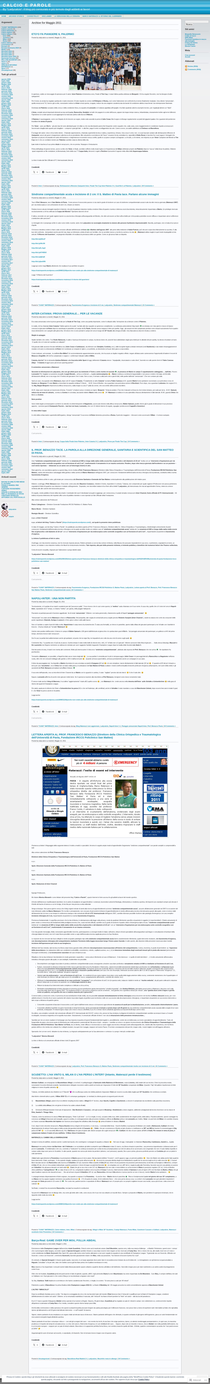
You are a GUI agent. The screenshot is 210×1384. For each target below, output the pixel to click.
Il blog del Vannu (191, 43)
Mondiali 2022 (6, 53)
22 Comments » (77, 590)
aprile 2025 (5, 107)
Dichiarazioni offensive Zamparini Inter (74, 186)
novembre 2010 (7, 404)
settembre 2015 (7, 304)
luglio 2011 (5, 390)
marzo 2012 (5, 376)
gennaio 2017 (6, 277)
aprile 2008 (5, 457)
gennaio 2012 (6, 380)
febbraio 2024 (6, 131)
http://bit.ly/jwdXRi (39, 261)
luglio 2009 (5, 431)
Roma (5, 41)
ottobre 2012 (6, 364)
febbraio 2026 (6, 89)
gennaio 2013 (6, 359)
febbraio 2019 (6, 234)
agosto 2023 (6, 141)
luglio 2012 (5, 369)
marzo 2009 (5, 438)
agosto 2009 (6, 430)
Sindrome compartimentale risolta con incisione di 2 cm (133, 1066)
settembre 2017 (7, 263)
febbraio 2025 (6, 110)
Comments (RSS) (194, 69)
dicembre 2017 (6, 258)
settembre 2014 (7, 325)
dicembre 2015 (6, 299)
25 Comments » (148, 186)
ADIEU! (4, 490)
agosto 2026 (6, 79)
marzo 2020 (5, 211)
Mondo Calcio (190, 46)
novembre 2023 (7, 136)
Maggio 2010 (6, 414)
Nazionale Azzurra (8, 58)
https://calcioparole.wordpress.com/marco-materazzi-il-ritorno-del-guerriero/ (60, 279)
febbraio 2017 (6, 275)
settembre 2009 (7, 428)
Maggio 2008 (6, 455)
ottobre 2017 (6, 261)
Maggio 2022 (6, 167)
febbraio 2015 (6, 316)
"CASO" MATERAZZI (9, 27)
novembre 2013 (7, 342)
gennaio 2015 (6, 318)
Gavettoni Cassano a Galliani (148, 1230)
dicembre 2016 (6, 278)
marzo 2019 (5, 232)
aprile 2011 (5, 395)
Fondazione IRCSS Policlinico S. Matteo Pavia (107, 587)
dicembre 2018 (6, 237)
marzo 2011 (5, 397)
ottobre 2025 (6, 96)
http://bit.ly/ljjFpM (38, 257)
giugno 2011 (6, 392)
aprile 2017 (5, 271)
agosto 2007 (6, 471)
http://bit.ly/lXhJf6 (38, 243)
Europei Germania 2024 (10, 48)
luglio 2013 (5, 349)
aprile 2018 (5, 251)
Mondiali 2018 (6, 51)
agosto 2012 (6, 368)
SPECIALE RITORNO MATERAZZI (9, 66)
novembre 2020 (7, 198)
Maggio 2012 (6, 373)
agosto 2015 (6, 306)
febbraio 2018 (6, 254)
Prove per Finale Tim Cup (117, 441)
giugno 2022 (6, 165)
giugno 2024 (6, 124)
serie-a (3, 63)
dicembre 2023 (6, 134)
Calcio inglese (6, 32)
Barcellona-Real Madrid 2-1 (77, 1359)
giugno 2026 (6, 82)
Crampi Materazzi (120, 1230)
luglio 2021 (5, 184)
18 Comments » (170, 726)
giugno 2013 (6, 351)
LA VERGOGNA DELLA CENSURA (67, 16)
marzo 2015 (5, 314)
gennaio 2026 (6, 91)
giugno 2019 (6, 227)
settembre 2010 (7, 407)
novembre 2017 (7, 259)
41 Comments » (161, 1066)
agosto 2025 (6, 100)
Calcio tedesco (7, 43)
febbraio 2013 (6, 357)
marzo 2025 (5, 108)
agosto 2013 (6, 347)
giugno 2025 (6, 103)
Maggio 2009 (6, 435)
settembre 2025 (7, 98)
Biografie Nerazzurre (192, 34)
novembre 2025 (7, 95)
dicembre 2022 (6, 155)
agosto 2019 (6, 223)
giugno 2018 (6, 247)
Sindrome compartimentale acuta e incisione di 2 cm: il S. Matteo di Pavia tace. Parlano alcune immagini (95, 194)
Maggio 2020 (6, 208)
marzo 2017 (5, 273)
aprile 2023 (5, 148)
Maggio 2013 (6, 352)
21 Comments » (148, 305)
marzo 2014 (5, 335)
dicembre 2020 (6, 196)
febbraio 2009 (6, 440)
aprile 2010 (5, 416)
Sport (3, 68)
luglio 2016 (5, 287)
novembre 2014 (7, 321)
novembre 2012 (7, 363)
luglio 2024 (5, 122)
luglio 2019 (5, 225)
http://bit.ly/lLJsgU (39, 248)
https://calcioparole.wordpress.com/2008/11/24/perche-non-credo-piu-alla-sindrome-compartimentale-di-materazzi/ (75, 270)
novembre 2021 (7, 177)
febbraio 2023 (6, 151)
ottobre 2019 (6, 220)
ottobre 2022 (6, 158)
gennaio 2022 (6, 174)
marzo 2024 (5, 129)
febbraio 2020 (6, 213)
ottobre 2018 (6, 241)
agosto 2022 (6, 162)
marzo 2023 (5, 149)
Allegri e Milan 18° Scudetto (103, 1230)
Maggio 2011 (6, 393)
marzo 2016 (5, 294)
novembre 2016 (7, 280)
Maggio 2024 (6, 125)
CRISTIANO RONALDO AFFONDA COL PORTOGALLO (13, 496)
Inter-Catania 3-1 (91, 441)
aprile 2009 (5, 436)
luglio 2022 (5, 163)
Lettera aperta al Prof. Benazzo (145, 587)
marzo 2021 (5, 191)
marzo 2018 (5, 253)
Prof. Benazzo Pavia (155, 726)
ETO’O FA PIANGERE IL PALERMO (53, 34)
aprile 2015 (5, 313)
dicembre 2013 (6, 340)
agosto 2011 (5, 388)
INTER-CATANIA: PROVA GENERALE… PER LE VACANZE (67, 313)
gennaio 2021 (6, 194)
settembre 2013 (7, 345)
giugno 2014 (6, 330)
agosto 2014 (6, 326)
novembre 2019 (7, 218)
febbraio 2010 (6, 419)
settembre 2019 (7, 222)
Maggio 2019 (6, 229)
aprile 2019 (5, 230)
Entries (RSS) (193, 66)
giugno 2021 (6, 186)
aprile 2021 (5, 189)
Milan (5, 39)
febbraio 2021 (6, 192)
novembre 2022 (7, 156)
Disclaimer (47, 16)
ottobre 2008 (6, 447)
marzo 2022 (5, 170)
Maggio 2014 (6, 332)
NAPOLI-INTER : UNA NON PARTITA (54, 598)
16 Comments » (58, 1232)
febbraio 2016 (6, 296)
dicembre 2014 (6, 320)
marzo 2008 (5, 459)
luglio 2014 (5, 328)
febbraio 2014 (6, 337)
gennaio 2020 (6, 215)
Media (3, 49)
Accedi (187, 57)
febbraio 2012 (6, 378)
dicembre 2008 (6, 443)
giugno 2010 (6, 412)
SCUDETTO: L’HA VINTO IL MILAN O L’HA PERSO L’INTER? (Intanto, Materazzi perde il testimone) (91, 1074)
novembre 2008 (7, 445)
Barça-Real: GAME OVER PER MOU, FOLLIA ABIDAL (64, 1240)
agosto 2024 (6, 120)
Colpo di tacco (190, 36)
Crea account (190, 55)
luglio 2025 (5, 101)
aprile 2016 (5, 292)
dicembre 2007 (6, 464)
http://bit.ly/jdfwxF (38, 239)
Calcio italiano (6, 34)
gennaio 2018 (6, 256)
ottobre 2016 (6, 282)
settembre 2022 (7, 160)
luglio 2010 (5, 411)
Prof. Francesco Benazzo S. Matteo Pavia (96, 1066)
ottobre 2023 (6, 137)
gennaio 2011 (6, 400)
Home (3, 16)
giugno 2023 (6, 144)
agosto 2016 (6, 285)
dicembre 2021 (6, 175)
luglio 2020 (5, 204)
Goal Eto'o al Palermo (123, 186)
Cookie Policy (33, 16)
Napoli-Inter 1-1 (115, 726)
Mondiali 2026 (6, 55)
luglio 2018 (5, 246)
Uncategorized (6, 70)
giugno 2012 (6, 371)
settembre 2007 (7, 469)
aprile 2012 (5, 375)
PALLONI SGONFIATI (9, 60)
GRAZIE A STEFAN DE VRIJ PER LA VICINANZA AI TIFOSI (12, 493)
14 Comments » (134, 441)
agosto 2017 (6, 265)
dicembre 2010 (6, 402)
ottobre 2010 (6, 405)
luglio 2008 (5, 452)
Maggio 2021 (6, 187)
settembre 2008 (7, 448)
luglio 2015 (5, 308)
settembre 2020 (7, 201)
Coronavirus (6, 44)
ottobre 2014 (6, 323)
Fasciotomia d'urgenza (80, 587)
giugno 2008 (6, 454)
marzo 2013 (5, 356)
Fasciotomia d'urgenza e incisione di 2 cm (88, 305)
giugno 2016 (6, 289)
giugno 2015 (6, 309)
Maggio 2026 (6, 84)
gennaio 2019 (6, 235)
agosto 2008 (6, 450)
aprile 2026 (5, 86)
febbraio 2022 (6, 172)
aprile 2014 (5, 333)
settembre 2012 (7, 366)
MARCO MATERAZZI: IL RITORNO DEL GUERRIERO (102, 16)
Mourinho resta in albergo (107, 1359)
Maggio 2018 (6, 249)
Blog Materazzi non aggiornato (87, 726)
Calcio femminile (7, 31)
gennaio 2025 (6, 112)
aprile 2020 (5, 210)
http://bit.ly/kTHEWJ (39, 252)
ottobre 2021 (6, 179)
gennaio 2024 (6, 132)
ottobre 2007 (6, 467)
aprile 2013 (5, 354)
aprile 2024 (5, 127)
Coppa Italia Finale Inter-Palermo (72, 441)
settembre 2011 (7, 387)
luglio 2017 (5, 266)
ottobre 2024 (6, 117)
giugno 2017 (6, 268)
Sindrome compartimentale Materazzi (127, 305)
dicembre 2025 (6, 93)
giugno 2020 (6, 206)
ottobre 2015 (6, 302)
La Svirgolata (190, 44)
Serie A (4, 61)
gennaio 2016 (6, 297)
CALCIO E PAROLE (27, 5)
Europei (4, 46)
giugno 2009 (6, 433)
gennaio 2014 (6, 338)
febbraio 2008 (6, 460)
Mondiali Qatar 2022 (8, 56)
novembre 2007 (7, 466)
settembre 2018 (7, 242)
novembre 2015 (7, 301)
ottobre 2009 (6, 426)
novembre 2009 (7, 424)
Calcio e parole (7, 29)
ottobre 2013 (6, 344)
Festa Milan (132, 1230)
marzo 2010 (5, 418)
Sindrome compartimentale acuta (57, 590)
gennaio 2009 (6, 442)
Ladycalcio (137, 186)
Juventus (6, 37)
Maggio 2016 (6, 290)
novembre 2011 (7, 383)
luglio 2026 (5, 81)
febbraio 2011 (6, 399)
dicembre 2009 (6, 423)
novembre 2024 (7, 115)
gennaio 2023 (6, 153)
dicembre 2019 (6, 216)
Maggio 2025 (6, 105)
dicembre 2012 (6, 361)
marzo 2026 (5, 88)
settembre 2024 (7, 119)
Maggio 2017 (6, 270)
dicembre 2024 (6, 113)
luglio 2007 (5, 473)
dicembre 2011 (6, 381)
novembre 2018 (7, 239)
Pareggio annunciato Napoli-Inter (134, 726)
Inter (4, 36)
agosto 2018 (6, 244)
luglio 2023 (5, 143)
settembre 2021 (7, 180)
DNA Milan (189, 37)
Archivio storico (16, 16)
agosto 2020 (6, 203)
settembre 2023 (7, 139)
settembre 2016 (7, 284)
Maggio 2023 (6, 146)
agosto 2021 (6, 182)
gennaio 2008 (6, 462)
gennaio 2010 (6, 421)
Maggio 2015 (6, 311)
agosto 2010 (6, 409)
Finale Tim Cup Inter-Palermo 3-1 (102, 186)
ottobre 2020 (6, 199)
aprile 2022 (5, 168)
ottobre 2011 (6, 385)
